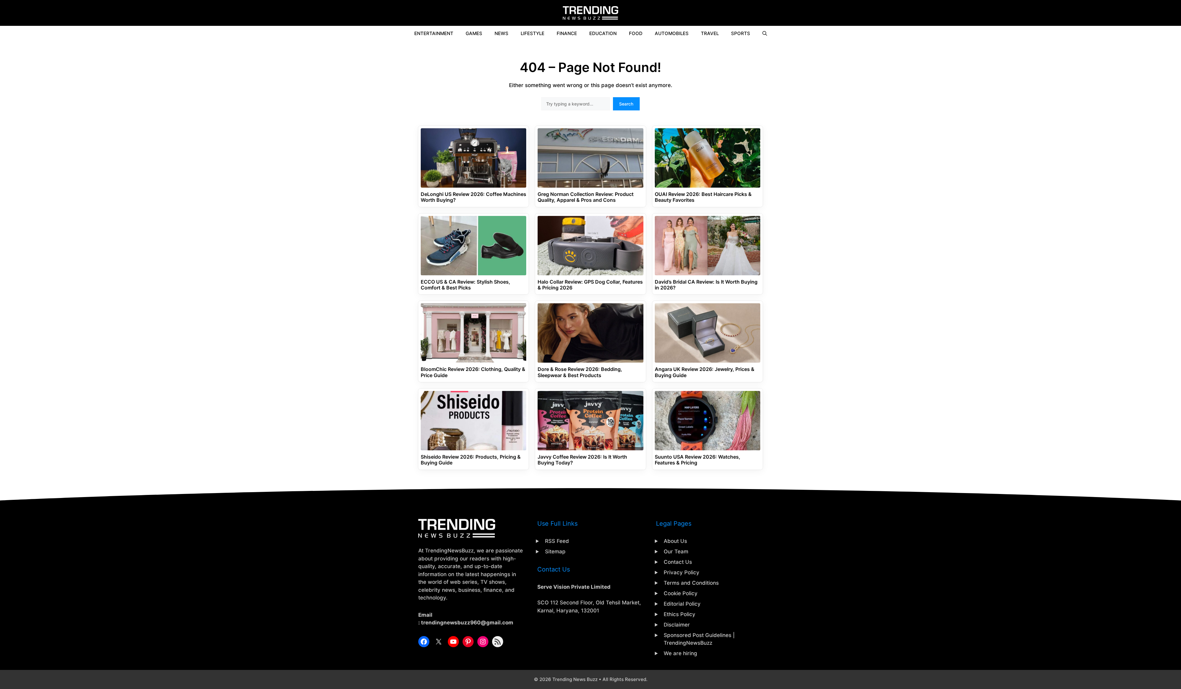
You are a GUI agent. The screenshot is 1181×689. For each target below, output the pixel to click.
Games (474, 33)
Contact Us (678, 562)
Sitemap (555, 551)
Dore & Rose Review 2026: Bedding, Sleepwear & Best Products (580, 372)
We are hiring (680, 653)
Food (635, 33)
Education (603, 33)
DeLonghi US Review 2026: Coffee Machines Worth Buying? (473, 197)
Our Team (676, 551)
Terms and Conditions (691, 583)
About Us (675, 541)
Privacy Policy (681, 572)
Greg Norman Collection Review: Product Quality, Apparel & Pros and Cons (586, 197)
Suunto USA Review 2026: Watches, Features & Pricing (697, 460)
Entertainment (433, 33)
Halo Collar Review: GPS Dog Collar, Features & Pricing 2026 (590, 285)
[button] (764, 33)
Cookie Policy (681, 593)
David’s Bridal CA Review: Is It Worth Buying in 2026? (706, 285)
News (501, 33)
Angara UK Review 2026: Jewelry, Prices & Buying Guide (704, 372)
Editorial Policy (682, 604)
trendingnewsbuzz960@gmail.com (467, 622)
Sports (740, 33)
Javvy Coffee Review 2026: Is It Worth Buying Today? (582, 460)
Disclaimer (677, 625)
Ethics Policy (679, 614)
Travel (710, 33)
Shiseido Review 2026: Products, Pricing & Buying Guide (471, 460)
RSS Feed (557, 541)
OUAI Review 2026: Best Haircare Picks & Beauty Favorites (703, 197)
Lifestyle (532, 33)
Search (626, 103)
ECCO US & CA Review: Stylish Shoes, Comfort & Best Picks (465, 285)
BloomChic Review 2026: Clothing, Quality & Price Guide (473, 372)
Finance (567, 33)
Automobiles (672, 33)
